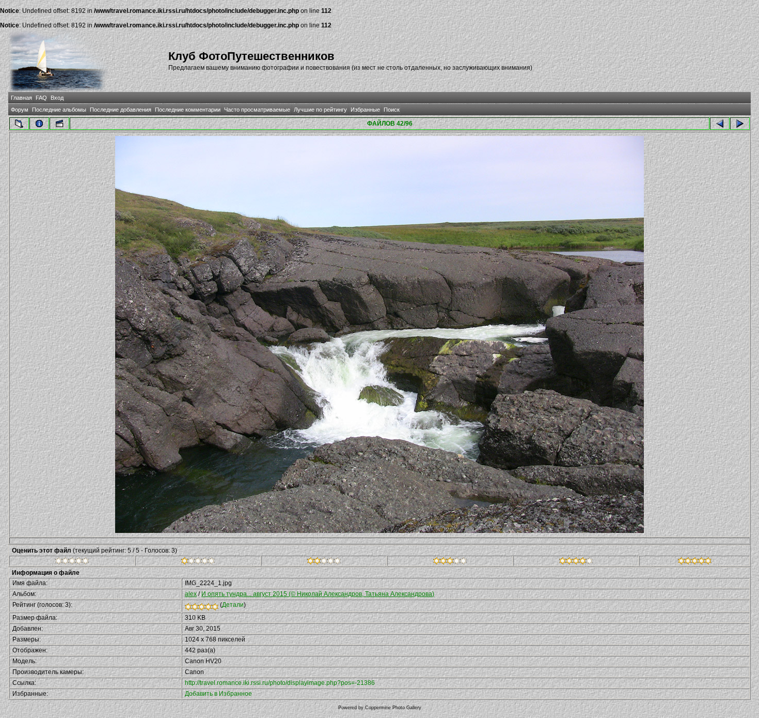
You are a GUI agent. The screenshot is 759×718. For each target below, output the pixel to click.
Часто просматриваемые (257, 109)
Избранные (365, 109)
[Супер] (694, 562)
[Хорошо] (450, 562)
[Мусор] (72, 562)
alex (191, 594)
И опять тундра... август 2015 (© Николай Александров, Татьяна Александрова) (317, 594)
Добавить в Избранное (218, 693)
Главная (21, 98)
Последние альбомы (59, 109)
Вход (57, 98)
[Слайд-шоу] (59, 123)
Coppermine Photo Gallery (393, 707)
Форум (19, 109)
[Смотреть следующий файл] (740, 123)
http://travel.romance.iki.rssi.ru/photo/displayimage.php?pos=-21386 (280, 682)
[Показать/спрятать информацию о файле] (39, 123)
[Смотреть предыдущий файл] (719, 123)
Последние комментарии (187, 109)
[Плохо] (198, 562)
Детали (233, 604)
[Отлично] (576, 562)
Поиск (392, 109)
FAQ (41, 98)
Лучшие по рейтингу (320, 109)
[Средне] (324, 562)
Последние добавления (120, 109)
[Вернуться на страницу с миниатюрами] (19, 123)
